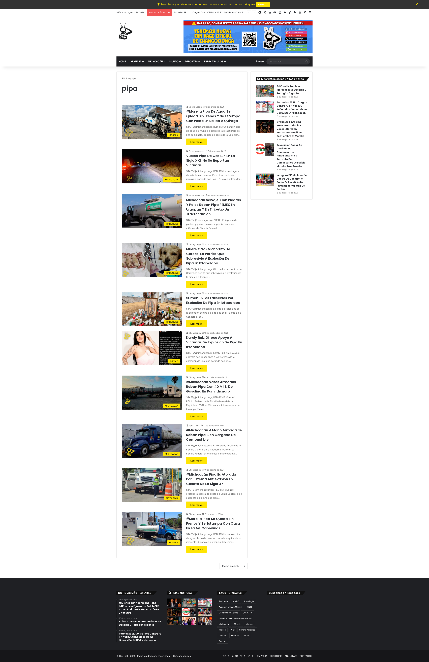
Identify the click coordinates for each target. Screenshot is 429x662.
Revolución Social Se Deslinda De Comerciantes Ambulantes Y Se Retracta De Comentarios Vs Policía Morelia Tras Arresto (291, 155)
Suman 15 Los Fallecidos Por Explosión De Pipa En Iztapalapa (213, 300)
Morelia (237, 624)
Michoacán (224, 624)
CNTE (249, 607)
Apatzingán (249, 601)
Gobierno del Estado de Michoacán (235, 618)
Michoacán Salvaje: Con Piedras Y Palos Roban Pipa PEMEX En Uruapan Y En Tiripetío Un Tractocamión (213, 207)
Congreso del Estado (228, 612)
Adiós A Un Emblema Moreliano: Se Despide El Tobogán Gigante (292, 90)
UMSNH (223, 635)
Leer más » (196, 142)
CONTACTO (306, 656)
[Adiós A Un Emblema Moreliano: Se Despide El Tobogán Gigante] (265, 91)
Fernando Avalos (196, 151)
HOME (122, 61)
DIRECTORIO (276, 656)
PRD (232, 629)
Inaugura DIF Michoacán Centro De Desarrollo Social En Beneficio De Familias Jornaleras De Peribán (292, 182)
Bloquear (249, 4)
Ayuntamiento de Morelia (230, 607)
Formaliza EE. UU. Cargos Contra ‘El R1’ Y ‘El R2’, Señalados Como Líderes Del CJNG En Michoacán (224, 12)
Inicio (127, 78)
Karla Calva (194, 425)
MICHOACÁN (155, 61)
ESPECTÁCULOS (213, 61)
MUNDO (173, 61)
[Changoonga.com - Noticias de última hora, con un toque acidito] (124, 31)
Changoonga (195, 244)
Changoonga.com (182, 656)
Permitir (263, 4)
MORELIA (136, 61)
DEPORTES (191, 61)
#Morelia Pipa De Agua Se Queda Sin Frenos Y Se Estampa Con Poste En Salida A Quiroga (213, 116)
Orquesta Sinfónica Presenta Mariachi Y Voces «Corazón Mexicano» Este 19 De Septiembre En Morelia (290, 129)
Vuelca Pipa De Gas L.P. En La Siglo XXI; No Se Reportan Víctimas (210, 160)
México (222, 629)
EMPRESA (262, 656)
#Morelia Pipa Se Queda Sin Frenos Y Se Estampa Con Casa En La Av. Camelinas (213, 523)
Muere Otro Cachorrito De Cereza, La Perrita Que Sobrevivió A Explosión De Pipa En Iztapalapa (208, 256)
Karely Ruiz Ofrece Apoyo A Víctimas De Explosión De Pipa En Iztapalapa (214, 342)
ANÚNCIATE (291, 656)
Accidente (223, 601)
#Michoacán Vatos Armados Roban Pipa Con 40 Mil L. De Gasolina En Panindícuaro (211, 387)
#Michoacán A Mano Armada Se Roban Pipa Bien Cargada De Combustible (214, 435)
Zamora (222, 641)
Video (246, 635)
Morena (249, 624)
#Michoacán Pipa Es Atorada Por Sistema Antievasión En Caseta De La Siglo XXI (211, 479)
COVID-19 (247, 612)
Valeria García (195, 107)
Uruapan (235, 635)
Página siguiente (230, 566)
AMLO (236, 601)
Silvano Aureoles (247, 629)
